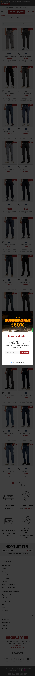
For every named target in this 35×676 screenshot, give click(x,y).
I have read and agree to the (18, 356)
